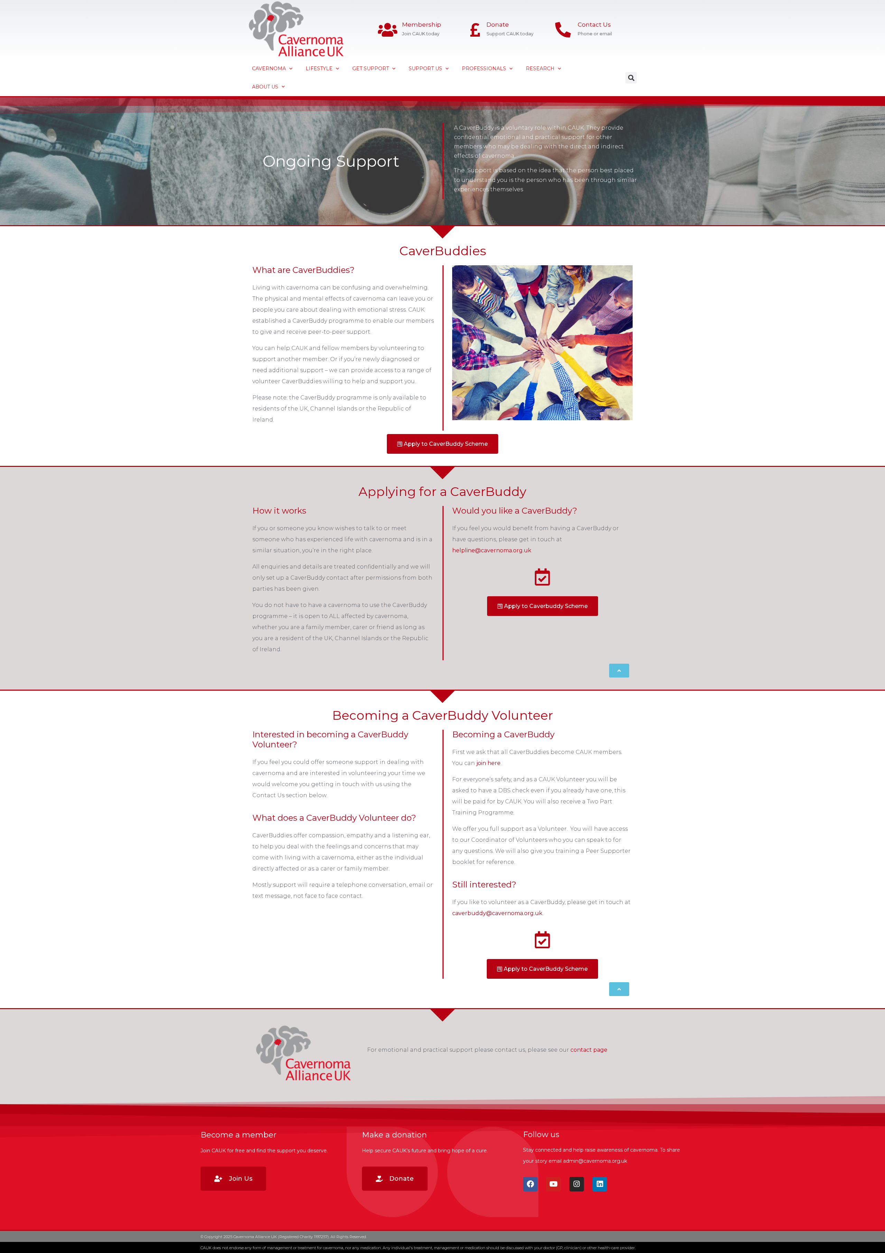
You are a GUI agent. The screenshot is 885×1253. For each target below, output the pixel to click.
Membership (421, 24)
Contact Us (594, 24)
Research (540, 68)
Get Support (370, 68)
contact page (588, 1050)
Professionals (484, 68)
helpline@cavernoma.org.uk (491, 550)
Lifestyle (319, 68)
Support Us (425, 68)
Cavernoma (269, 68)
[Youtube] (553, 1184)
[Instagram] (576, 1184)
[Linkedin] (600, 1184)
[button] (631, 77)
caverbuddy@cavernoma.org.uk (497, 913)
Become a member (239, 1135)
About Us (265, 87)
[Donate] (475, 30)
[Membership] (387, 30)
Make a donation (394, 1135)
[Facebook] (530, 1184)
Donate (497, 24)
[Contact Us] (563, 30)
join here (488, 763)
